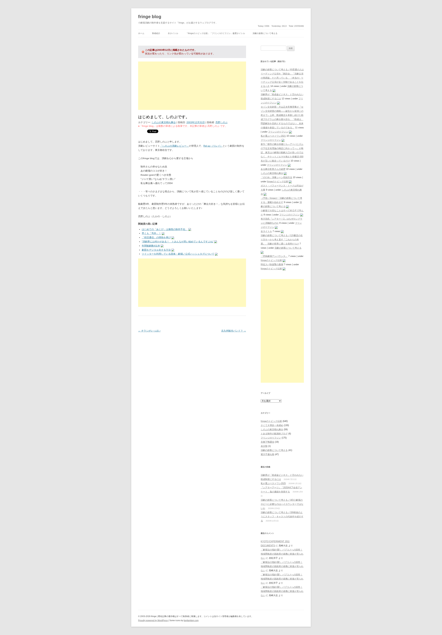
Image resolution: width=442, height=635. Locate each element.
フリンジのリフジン (278, 131)
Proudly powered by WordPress (153, 620)
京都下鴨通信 (267, 442)
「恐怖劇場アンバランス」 (274, 256)
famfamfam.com (191, 620)
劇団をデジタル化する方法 (156, 249)
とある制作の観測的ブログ (274, 433)
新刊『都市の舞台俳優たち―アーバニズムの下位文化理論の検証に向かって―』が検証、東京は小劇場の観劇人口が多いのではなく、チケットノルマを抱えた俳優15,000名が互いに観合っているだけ (282, 152)
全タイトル (173, 33)
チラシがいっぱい (149, 330)
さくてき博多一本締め (272, 425)
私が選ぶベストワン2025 (273, 483)
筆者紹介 (156, 33)
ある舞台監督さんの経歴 (273, 169)
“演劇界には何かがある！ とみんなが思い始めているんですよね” (178, 241)
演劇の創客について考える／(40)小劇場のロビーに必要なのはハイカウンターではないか (282, 504)
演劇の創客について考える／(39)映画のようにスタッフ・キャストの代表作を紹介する (282, 516)
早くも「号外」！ (151, 233)
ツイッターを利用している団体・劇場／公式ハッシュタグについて (178, 253)
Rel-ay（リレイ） (213, 145)
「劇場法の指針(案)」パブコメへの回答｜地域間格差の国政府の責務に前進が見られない (282, 553)
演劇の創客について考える (265, 33)
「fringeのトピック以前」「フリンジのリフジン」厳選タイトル (215, 33)
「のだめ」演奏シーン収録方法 (276, 177)
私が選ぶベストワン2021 (273, 136)
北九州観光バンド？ (233, 330)
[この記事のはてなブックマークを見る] (189, 229)
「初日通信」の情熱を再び (156, 237)
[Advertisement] (192, 86)
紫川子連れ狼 (267, 454)
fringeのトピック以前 (277, 181)
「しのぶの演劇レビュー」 (174, 145)
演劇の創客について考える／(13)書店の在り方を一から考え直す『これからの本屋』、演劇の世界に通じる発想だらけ (282, 239)
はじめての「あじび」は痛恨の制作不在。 (165, 229)
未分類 (264, 446)
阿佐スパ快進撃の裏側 (272, 264)
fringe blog (149, 16)
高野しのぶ (221, 122)
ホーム (141, 33)
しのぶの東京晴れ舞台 (164, 122)
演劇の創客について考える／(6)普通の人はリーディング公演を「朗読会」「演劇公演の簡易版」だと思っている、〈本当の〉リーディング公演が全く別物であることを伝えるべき (282, 77)
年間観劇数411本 (151, 245)
